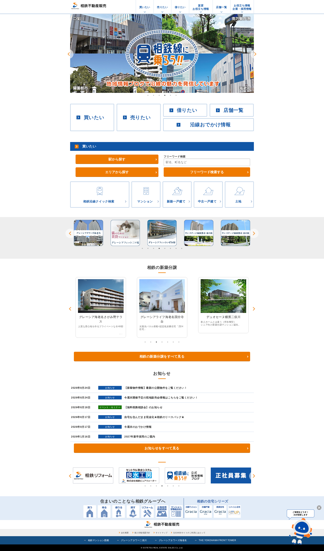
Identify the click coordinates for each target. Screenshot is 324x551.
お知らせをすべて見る (162, 448)
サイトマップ (161, 533)
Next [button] (255, 54)
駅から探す (117, 159)
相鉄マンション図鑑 (98, 540)
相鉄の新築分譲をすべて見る (162, 356)
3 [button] (159, 95)
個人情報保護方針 (142, 533)
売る (104, 511)
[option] (162, 53)
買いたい (144, 7)
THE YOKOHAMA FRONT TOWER (217, 540)
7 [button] (176, 248)
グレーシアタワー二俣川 (134, 540)
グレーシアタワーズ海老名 (173, 540)
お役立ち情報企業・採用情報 (242, 7)
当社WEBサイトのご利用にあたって (189, 533)
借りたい (180, 7)
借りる (118, 511)
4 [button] (165, 95)
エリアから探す (117, 172)
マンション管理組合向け (176, 511)
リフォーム (147, 511)
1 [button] (148, 95)
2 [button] (153, 95)
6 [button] (176, 95)
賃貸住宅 (220, 511)
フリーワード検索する (207, 172)
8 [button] (182, 248)
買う (89, 511)
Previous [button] (69, 54)
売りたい (162, 7)
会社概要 (125, 533)
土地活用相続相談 (162, 511)
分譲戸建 (205, 511)
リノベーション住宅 (234, 511)
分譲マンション (191, 511)
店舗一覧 (221, 7)
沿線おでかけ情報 (210, 124)
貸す (133, 511)
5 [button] (170, 95)
